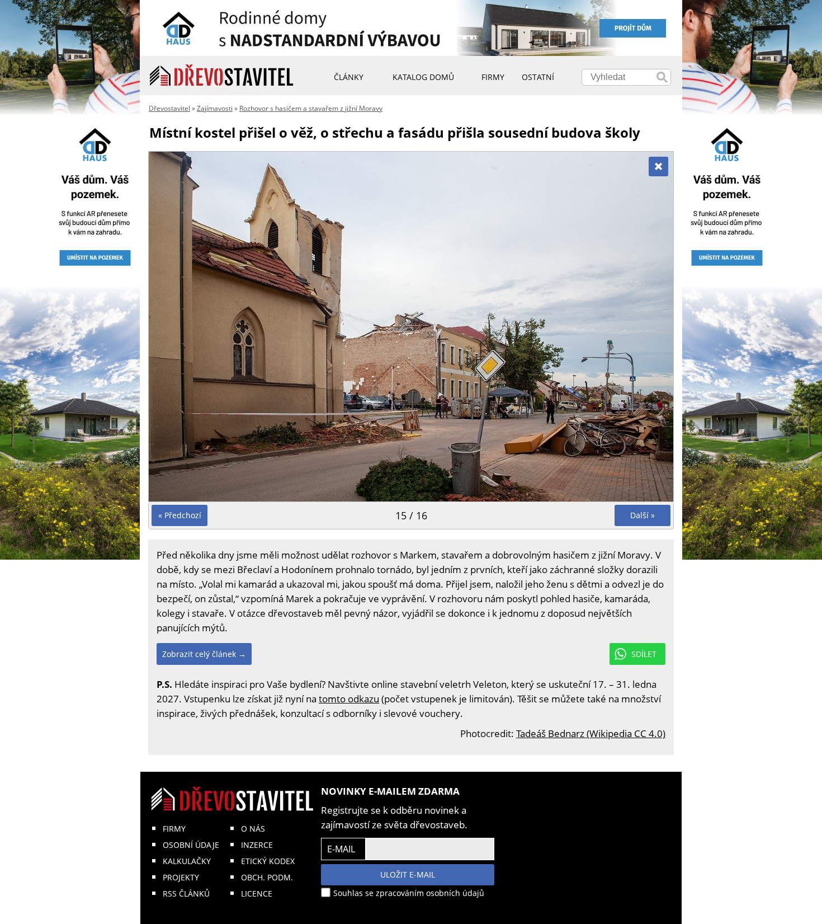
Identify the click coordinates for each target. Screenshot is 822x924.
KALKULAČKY (187, 861)
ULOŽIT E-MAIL (407, 874)
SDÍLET (643, 654)
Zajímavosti (215, 108)
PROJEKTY (181, 877)
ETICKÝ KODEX (268, 861)
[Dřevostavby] (221, 75)
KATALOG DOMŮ (423, 77)
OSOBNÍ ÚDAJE (191, 844)
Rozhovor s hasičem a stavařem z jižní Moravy (310, 108)
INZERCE (257, 844)
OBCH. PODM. (267, 877)
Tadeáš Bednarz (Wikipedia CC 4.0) (590, 733)
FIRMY (174, 828)
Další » (642, 515)
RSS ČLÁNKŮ (186, 893)
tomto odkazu (349, 698)
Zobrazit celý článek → (204, 654)
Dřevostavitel (169, 108)
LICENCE (256, 893)
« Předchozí (179, 515)
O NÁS (253, 828)
